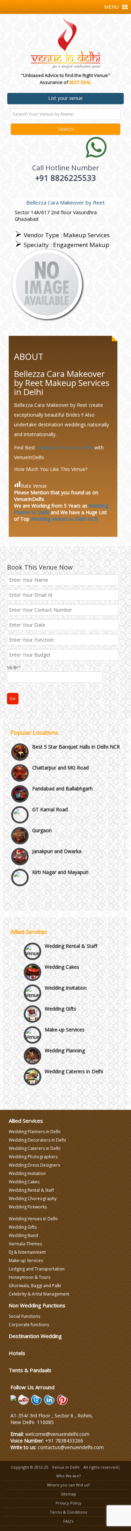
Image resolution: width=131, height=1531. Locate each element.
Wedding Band (23, 1235)
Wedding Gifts (60, 1000)
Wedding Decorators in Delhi (37, 1140)
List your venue (65, 98)
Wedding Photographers (33, 1157)
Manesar (42, 873)
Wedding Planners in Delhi (34, 1132)
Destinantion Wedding (35, 1335)
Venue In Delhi (66, 1467)
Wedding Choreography (33, 1198)
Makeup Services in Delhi (65, 447)
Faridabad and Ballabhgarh (62, 768)
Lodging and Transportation (37, 1269)
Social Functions (24, 1316)
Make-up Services (65, 1021)
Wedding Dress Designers (34, 1165)
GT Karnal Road (50, 789)
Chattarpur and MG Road (60, 747)
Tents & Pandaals (30, 1370)
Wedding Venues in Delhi (33, 1219)
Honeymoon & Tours (29, 1277)
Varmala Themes (25, 1244)
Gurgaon (42, 810)
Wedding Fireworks (28, 1207)
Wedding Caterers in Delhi (74, 1063)
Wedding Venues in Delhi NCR (64, 519)
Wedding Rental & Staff (71, 938)
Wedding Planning (65, 1042)
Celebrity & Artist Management (39, 1294)
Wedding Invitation (66, 979)
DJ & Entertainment (27, 1252)
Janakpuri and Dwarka (56, 831)
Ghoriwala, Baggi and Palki (35, 1286)
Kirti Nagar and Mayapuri (60, 852)
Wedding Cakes (62, 959)
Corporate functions (29, 1325)
